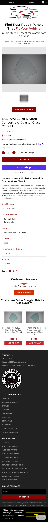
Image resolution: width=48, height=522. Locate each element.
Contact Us (11, 2)
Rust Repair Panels (10, 476)
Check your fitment (24, 109)
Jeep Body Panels (10, 457)
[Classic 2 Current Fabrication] (24, 12)
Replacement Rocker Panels (15, 472)
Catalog (5, 406)
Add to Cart (24, 160)
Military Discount (10, 402)
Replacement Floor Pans (13, 465)
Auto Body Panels (10, 446)
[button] (44, 2)
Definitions (7, 413)
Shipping (5, 139)
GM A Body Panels (10, 461)
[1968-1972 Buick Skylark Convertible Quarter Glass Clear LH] (24, 98)
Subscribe (24, 497)
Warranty (6, 425)
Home (6, 41)
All (12, 41)
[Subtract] (3, 152)
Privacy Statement (10, 432)
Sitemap (5, 399)
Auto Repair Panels (10, 454)
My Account (30, 2)
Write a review (24, 292)
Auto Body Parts (9, 450)
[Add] (14, 152)
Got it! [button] (35, 514)
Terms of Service (9, 428)
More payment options (24, 172)
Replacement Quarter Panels (15, 469)
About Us (6, 417)
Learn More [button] (8, 518)
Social (5, 443)
